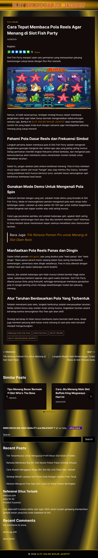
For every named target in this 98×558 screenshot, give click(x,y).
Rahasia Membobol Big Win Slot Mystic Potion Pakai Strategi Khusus (41, 462)
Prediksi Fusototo (12, 502)
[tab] (44, 411)
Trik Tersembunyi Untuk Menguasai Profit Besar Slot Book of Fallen (40, 455)
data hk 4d (8, 499)
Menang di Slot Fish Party (19, 333)
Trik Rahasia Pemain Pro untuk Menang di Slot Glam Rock (24, 356)
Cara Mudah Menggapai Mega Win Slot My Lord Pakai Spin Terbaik (40, 469)
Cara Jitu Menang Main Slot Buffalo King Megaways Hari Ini (73, 393)
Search (6, 434)
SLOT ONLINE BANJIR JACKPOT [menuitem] (48, 121)
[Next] (91, 396)
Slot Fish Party (40, 333)
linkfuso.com (9, 495)
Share (37, 52)
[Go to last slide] (7, 396)
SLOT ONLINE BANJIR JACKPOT (22, 338)
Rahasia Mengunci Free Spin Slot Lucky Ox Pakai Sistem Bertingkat (40, 483)
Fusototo (22, 509)
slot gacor (34, 256)
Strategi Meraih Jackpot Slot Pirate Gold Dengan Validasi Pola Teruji (41, 476)
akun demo (9, 539)
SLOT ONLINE (12, 22)
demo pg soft (10, 532)
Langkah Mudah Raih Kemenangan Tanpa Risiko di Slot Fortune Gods (73, 356)
